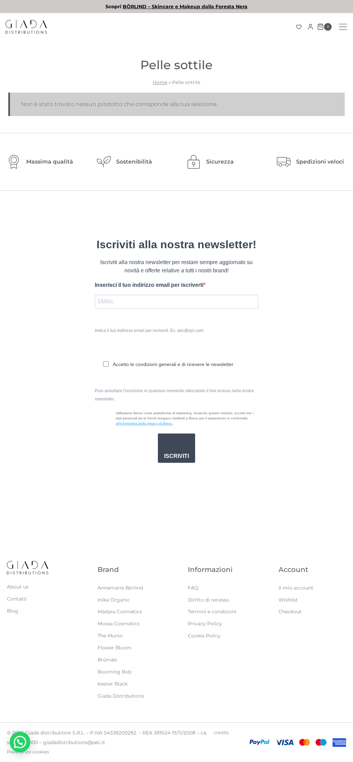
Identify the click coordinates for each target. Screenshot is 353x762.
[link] (176, 6)
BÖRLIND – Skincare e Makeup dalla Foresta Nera (185, 6)
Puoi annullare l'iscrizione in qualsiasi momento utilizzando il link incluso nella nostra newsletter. (174, 394)
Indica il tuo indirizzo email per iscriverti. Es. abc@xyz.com (149, 330)
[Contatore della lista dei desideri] (299, 27)
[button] (20, 742)
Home (160, 82)
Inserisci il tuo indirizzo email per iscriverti (149, 285)
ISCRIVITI (176, 456)
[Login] (310, 26)
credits (221, 732)
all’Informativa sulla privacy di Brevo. (144, 423)
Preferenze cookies (28, 751)
